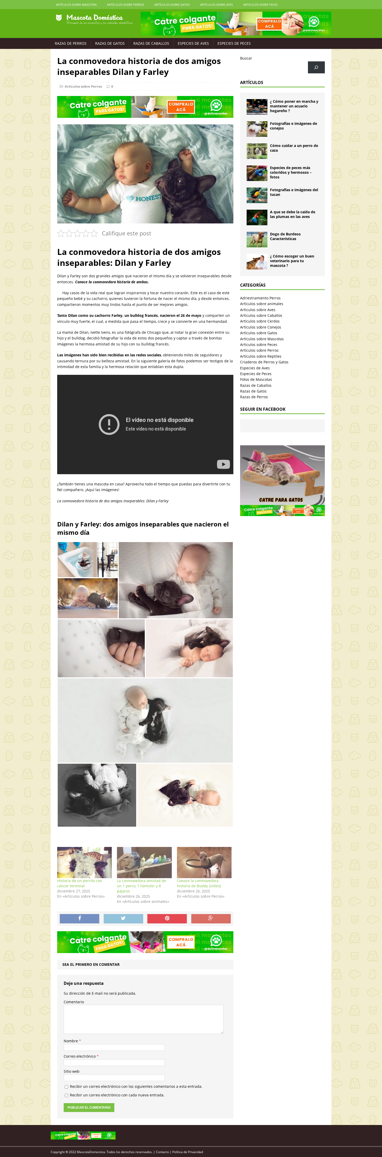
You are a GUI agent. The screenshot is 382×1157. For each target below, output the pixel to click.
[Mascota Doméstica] (94, 19)
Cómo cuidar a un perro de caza (294, 148)
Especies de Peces (234, 43)
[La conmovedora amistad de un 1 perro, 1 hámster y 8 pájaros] (144, 862)
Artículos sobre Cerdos (260, 321)
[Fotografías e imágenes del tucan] (257, 200)
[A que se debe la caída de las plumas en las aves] (257, 222)
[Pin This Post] (167, 918)
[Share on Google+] (211, 918)
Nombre (71, 1040)
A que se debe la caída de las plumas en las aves (292, 214)
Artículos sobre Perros (125, 5)
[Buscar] (316, 67)
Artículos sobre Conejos (260, 327)
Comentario (74, 1001)
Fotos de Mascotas (256, 379)
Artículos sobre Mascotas (76, 5)
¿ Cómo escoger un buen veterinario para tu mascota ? (292, 261)
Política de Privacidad (187, 1152)
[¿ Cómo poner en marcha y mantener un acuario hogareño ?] (257, 111)
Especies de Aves (193, 43)
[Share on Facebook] (79, 918)
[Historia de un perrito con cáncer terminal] (84, 862)
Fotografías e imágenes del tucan (294, 192)
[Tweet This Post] (123, 918)
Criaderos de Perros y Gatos (264, 361)
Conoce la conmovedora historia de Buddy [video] (199, 883)
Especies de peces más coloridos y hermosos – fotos (291, 172)
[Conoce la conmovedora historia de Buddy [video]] (204, 862)
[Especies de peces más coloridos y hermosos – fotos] (257, 178)
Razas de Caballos (151, 43)
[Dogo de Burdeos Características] (257, 244)
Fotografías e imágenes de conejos (293, 126)
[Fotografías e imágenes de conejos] (257, 133)
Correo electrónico (80, 1056)
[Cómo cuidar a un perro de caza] (257, 155)
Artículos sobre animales (261, 303)
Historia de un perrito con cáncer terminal (79, 883)
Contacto (162, 1152)
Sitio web (72, 1071)
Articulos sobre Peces (260, 5)
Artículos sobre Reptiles (260, 356)
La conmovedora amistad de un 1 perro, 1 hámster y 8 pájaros (141, 886)
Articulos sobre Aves (216, 5)
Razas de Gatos (110, 43)
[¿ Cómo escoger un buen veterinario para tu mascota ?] (257, 266)
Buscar (246, 58)
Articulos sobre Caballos (261, 315)
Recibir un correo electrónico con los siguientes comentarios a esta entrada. (136, 1086)
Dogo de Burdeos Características (285, 236)
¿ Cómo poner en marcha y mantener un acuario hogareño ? (294, 106)
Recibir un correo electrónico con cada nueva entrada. (117, 1094)
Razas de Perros (71, 43)
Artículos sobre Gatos (172, 5)
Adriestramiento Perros (260, 297)
